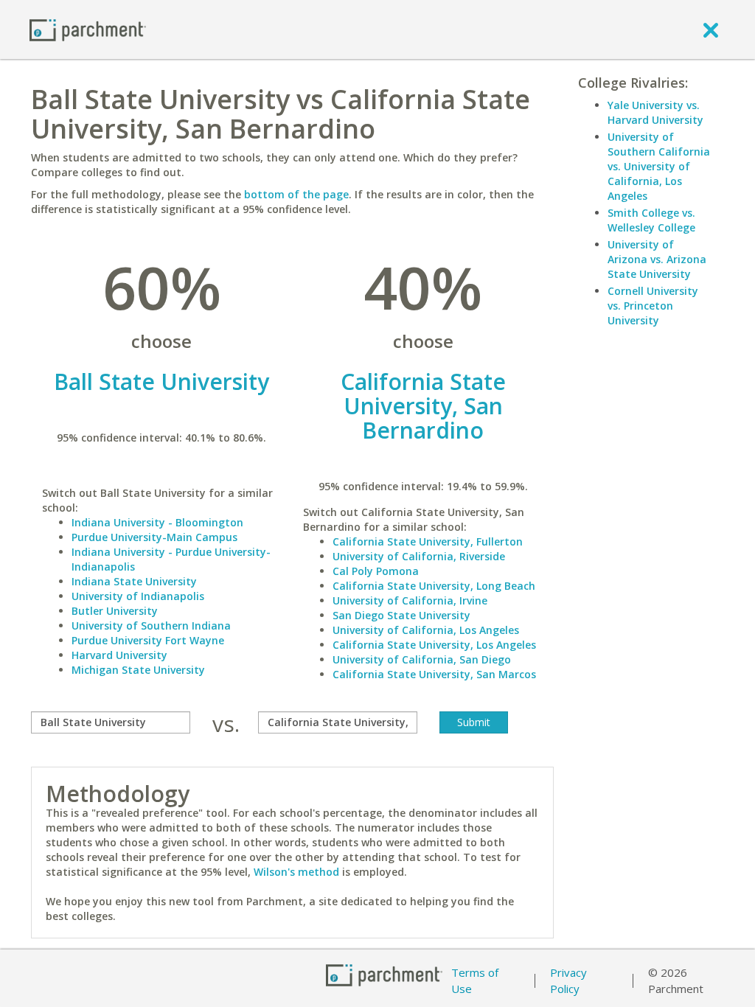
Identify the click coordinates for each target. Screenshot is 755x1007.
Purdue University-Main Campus (154, 537)
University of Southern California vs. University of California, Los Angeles (659, 166)
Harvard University (119, 655)
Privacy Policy (568, 981)
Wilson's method (296, 872)
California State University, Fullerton (428, 541)
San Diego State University (401, 615)
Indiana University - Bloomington (157, 522)
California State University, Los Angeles (434, 645)
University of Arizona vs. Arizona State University (657, 259)
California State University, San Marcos (434, 674)
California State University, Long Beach (434, 586)
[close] (711, 29)
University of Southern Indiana (151, 626)
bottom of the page (296, 194)
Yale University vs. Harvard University (655, 112)
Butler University (115, 611)
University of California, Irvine (410, 600)
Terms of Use (474, 981)
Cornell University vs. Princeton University (653, 305)
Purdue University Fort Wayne (148, 640)
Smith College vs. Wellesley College (651, 220)
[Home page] (87, 29)
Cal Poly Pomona (376, 571)
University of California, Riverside (419, 556)
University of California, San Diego (422, 659)
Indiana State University (134, 581)
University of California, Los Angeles (426, 630)
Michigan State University (138, 670)
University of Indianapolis (138, 596)
